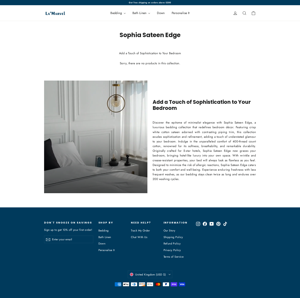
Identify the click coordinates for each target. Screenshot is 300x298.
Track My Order (140, 231)
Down (161, 13)
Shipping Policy (173, 237)
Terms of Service (174, 257)
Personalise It (181, 13)
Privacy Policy (172, 250)
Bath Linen (140, 13)
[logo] (54, 13)
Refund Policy (172, 244)
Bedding (116, 13)
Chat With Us (139, 237)
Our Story (169, 231)
